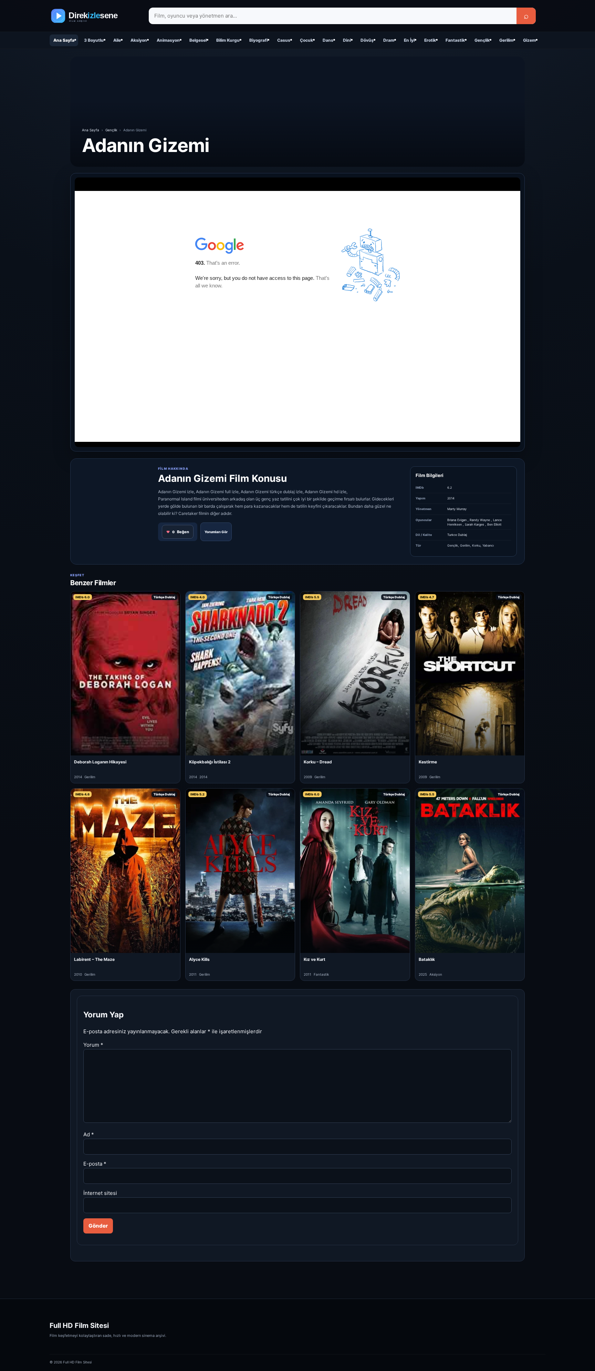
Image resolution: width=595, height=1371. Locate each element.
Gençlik (482, 40)
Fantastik (455, 40)
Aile (117, 40)
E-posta (94, 1163)
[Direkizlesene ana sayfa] (94, 16)
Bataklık (427, 959)
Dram (388, 40)
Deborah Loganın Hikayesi (100, 761)
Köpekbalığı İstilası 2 (210, 761)
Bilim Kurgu (228, 40)
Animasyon (168, 40)
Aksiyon (139, 40)
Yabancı (488, 545)
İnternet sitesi (100, 1193)
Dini (347, 40)
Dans (328, 40)
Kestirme (428, 761)
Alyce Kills (199, 959)
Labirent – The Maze (94, 959)
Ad (88, 1134)
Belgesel (198, 40)
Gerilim (506, 40)
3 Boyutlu (94, 40)
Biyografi (258, 40)
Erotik (430, 40)
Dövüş (367, 40)
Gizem (529, 40)
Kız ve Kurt (314, 959)
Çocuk (306, 40)
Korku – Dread (318, 761)
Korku (476, 545)
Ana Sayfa (63, 40)
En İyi (409, 40)
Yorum (93, 1045)
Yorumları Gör (216, 532)
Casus (283, 40)
